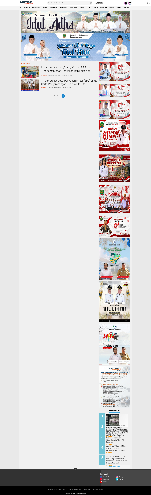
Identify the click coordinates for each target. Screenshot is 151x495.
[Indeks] (126, 3)
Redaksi (50, 489)
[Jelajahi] (148, 3)
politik (82, 8)
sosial (96, 8)
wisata (119, 8)
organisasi (73, 8)
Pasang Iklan (87, 489)
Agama (89, 8)
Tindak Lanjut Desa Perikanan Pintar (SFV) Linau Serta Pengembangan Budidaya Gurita (69, 82)
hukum (45, 8)
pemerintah (36, 8)
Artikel (111, 8)
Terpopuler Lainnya (114, 466)
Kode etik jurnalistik (60, 489)
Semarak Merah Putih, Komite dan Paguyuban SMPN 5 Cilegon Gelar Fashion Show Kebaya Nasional (117, 460)
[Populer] (130, 3)
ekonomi (126, 8)
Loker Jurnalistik (98, 489)
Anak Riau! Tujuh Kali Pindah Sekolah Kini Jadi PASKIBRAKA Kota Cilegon (116, 448)
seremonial (54, 8)
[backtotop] (75, 470)
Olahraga (103, 8)
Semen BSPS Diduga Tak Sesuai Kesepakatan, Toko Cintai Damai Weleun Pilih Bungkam (115, 439)
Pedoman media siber (75, 489)
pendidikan (63, 8)
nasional (27, 8)
